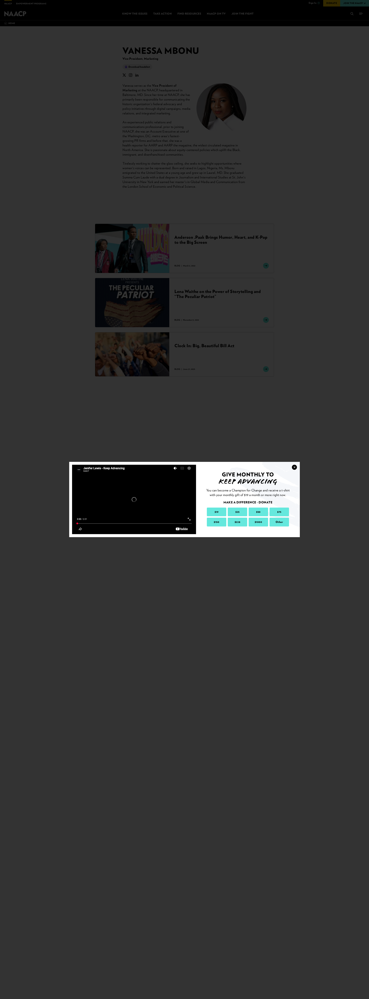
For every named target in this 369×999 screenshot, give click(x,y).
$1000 (258, 521)
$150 (216, 521)
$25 (237, 511)
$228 (237, 521)
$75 (279, 511)
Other (279, 521)
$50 (258, 511)
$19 (217, 511)
